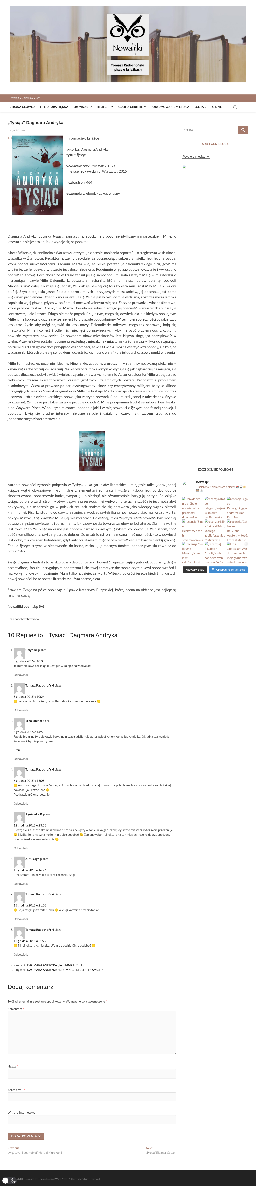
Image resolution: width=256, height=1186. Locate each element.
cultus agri (32, 859)
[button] (9, 1180)
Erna (17, 750)
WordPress (61, 1178)
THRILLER (102, 106)
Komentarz (16, 1009)
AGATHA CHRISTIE (130, 106)
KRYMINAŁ (80, 106)
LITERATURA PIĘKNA (54, 106)
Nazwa (13, 1066)
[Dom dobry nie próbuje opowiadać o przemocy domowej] (192, 507)
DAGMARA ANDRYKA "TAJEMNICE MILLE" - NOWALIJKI (66, 969)
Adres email (16, 1090)
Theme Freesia (46, 1178)
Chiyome (31, 650)
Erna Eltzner (33, 720)
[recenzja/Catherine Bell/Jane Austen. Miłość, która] (237, 530)
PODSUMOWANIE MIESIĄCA (170, 106)
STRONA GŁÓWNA (22, 106)
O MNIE (217, 106)
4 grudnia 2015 (18, 130)
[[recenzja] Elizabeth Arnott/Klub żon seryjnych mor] (215, 552)
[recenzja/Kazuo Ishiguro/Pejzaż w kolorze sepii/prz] (215, 507)
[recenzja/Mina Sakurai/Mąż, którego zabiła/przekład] (215, 530)
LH (10, 138)
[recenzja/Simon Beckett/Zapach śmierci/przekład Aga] (192, 530)
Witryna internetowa (21, 1112)
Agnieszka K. (34, 814)
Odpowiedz (21, 675)
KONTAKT (200, 106)
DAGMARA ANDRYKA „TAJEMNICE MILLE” (56, 965)
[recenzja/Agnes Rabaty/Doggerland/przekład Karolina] (237, 507)
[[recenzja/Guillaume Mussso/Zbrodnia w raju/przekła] (192, 552)
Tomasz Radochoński (39, 685)
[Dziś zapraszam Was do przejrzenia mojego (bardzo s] (237, 552)
